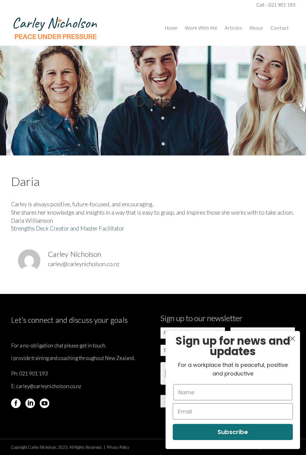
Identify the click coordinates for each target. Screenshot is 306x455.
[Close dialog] (292, 338)
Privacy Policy (118, 447)
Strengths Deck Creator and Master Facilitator (67, 228)
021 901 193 (33, 373)
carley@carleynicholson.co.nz (48, 386)
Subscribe (233, 432)
